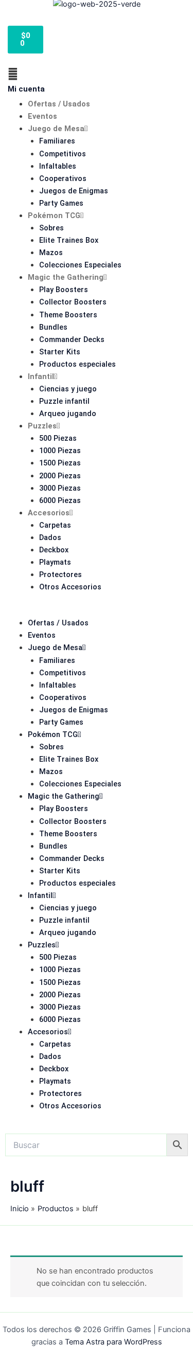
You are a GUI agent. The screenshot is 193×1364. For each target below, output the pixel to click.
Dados (50, 537)
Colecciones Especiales (80, 265)
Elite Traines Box (68, 240)
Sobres (51, 227)
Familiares (57, 141)
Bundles (53, 327)
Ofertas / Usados (59, 104)
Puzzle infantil (64, 401)
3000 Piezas (60, 488)
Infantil (41, 376)
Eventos (42, 116)
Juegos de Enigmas (73, 190)
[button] (96, 610)
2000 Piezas (60, 475)
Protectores (60, 574)
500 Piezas (58, 438)
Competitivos (62, 153)
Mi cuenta (26, 89)
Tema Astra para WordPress (113, 1342)
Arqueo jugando (67, 413)
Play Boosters (63, 289)
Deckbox (53, 549)
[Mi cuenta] (13, 74)
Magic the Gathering (65, 277)
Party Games (61, 203)
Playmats (55, 562)
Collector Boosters (73, 302)
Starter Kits (59, 351)
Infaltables (57, 166)
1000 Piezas (60, 450)
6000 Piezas (60, 500)
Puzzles (42, 425)
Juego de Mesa (56, 128)
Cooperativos (62, 178)
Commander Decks (71, 339)
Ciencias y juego (68, 388)
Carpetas (55, 525)
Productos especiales (77, 364)
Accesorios (48, 512)
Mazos (51, 252)
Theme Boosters (68, 314)
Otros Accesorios (70, 586)
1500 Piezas (60, 463)
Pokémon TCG (54, 215)
